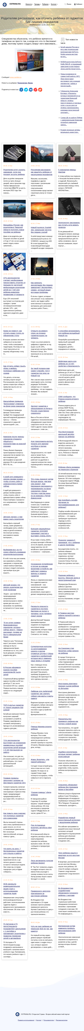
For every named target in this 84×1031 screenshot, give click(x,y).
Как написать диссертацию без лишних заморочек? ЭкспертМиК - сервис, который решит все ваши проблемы (42, 287)
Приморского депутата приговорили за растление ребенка (40, 893)
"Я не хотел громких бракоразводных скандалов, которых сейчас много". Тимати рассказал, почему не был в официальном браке (13, 630)
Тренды (37, 4)
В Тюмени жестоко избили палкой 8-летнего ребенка (69, 615)
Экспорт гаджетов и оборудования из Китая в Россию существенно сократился (41, 409)
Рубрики (45, 4)
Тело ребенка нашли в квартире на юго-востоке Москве (69, 855)
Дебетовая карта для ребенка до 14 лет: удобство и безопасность (69, 363)
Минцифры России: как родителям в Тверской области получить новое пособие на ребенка (13, 228)
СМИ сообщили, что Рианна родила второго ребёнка (68, 399)
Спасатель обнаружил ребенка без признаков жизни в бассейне (68, 787)
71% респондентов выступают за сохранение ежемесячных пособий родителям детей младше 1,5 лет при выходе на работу (14, 746)
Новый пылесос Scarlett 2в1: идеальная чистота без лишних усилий (41, 229)
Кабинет (79, 4)
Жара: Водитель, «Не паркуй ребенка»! (40, 761)
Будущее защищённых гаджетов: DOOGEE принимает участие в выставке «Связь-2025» (41, 532)
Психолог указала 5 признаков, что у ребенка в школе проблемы (69, 542)
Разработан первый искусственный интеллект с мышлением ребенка (69, 820)
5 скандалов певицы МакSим (67, 171)
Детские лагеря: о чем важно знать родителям (13, 518)
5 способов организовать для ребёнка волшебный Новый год (69, 333)
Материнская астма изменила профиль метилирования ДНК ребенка (67, 929)
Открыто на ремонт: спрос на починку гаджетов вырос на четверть (39, 334)
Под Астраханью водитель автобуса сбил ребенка (41, 827)
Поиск (68, 4)
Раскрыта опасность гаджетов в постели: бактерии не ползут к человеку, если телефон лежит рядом (41, 611)
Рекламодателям (61, 1020)
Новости (29, 4)
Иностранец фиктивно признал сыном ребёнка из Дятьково (68, 686)
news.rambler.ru (15, 77)
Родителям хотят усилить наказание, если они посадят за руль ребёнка (14, 172)
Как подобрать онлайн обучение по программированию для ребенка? (68, 503)
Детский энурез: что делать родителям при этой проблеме (13, 587)
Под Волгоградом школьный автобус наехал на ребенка (66, 434)
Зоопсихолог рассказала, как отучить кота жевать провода (69, 225)
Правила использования (26, 1020)
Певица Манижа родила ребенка (41, 728)
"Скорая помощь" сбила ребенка (41, 793)
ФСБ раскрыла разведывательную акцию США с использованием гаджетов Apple (11, 889)
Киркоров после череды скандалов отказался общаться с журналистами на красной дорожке (14, 441)
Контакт (54, 4)
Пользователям (48, 1020)
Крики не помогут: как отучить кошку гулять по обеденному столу (13, 333)
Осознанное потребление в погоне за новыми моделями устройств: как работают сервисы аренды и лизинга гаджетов (42, 570)
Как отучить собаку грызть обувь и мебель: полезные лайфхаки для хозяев (14, 369)
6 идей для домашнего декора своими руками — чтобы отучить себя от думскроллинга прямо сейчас (14, 481)
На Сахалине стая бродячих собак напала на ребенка (68, 650)
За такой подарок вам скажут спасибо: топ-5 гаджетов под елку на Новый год (40, 372)
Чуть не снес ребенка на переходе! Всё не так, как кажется (42, 928)
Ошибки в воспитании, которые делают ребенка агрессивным (69, 754)
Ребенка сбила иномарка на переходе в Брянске (69, 468)
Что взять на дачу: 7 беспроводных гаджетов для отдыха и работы (13, 851)
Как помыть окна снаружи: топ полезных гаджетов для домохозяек (14, 815)
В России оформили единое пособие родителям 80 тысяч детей (12, 671)
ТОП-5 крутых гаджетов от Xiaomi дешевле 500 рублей (13, 707)
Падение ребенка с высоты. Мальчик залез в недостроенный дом (69, 577)
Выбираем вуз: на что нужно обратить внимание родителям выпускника (14, 552)
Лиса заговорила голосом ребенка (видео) (42, 862)
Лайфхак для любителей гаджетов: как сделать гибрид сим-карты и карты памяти (42, 695)
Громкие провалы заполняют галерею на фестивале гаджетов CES (14, 780)
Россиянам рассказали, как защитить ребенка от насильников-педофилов (41, 172)
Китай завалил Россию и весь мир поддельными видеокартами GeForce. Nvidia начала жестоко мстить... (70, 52)
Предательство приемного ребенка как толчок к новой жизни (68, 721)
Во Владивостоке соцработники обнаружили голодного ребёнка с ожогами (68, 891)
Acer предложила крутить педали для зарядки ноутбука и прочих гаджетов (42, 445)
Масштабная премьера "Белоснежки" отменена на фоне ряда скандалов (14, 403)
